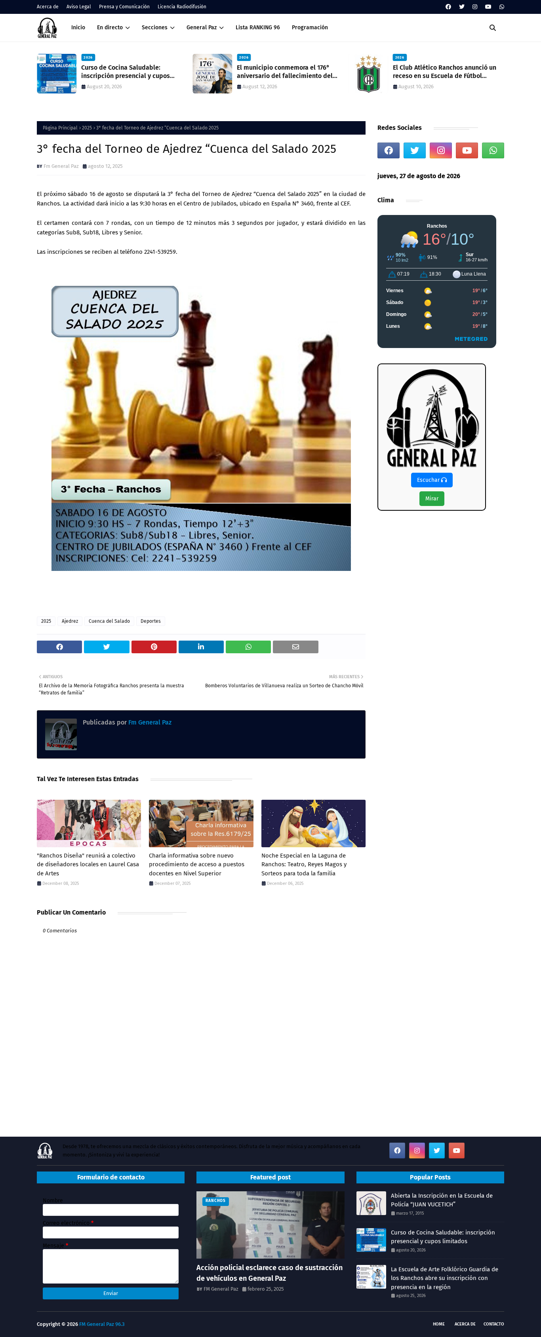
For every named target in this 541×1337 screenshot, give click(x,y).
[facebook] (448, 7)
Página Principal (60, 128)
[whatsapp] (500, 7)
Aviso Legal (79, 7)
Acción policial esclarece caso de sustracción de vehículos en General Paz (269, 1273)
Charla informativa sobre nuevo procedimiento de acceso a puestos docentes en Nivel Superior (196, 864)
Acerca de (48, 7)
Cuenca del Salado (109, 621)
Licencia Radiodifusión (182, 7)
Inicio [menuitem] (78, 27)
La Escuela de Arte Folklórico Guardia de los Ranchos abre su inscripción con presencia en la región (444, 1278)
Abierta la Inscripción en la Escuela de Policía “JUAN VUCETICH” (442, 1200)
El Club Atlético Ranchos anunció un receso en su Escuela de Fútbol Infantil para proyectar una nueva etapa (444, 72)
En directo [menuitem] (110, 27)
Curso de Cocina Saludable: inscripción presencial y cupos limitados (125, 72)
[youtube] (488, 7)
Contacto (494, 1324)
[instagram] (475, 7)
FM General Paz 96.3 (102, 1324)
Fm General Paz (61, 166)
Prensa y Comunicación (124, 7)
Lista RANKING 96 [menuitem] (258, 27)
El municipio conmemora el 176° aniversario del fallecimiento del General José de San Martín (285, 72)
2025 (87, 128)
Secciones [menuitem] (155, 27)
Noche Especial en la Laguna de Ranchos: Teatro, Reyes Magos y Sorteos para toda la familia (304, 864)
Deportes (151, 621)
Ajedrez (70, 621)
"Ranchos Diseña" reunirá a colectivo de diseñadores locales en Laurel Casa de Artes (88, 864)
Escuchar (429, 480)
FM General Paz (221, 1289)
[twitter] (462, 7)
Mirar (431, 498)
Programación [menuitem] (310, 27)
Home (439, 1324)
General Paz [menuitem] (202, 27)
